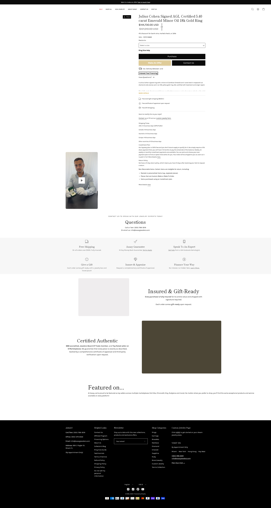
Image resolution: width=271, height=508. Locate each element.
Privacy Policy (99, 467)
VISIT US (176, 443)
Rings (154, 432)
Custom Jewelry (158, 464)
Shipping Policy (100, 464)
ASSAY (69, 428)
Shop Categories (159, 428)
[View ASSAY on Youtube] (142, 489)
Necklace (155, 443)
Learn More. (195, 268)
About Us (97, 443)
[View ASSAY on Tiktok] (133, 489)
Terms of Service (100, 457)
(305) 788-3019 (177, 456)
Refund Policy (99, 460)
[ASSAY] (15, 9)
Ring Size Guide (100, 450)
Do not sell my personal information (99, 473)
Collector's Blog (100, 446)
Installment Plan (144, 145)
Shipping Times (144, 123)
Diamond (155, 446)
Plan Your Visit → (178, 463)
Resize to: (142, 40)
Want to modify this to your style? (150, 114)
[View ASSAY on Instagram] (128, 489)
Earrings (155, 436)
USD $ (141, 484)
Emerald (155, 450)
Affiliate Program (100, 436)
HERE (178, 432)
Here (149, 185)
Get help (171, 250)
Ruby (154, 457)
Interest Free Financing (148, 73)
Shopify (143, 494)
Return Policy (143, 160)
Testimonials (99, 453)
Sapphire (155, 453)
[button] (132, 9)
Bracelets (155, 439)
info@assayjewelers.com (181, 458)
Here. (159, 157)
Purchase (172, 56)
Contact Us (188, 63)
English (127, 484)
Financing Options (101, 439)
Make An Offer (155, 63)
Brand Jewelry (157, 460)
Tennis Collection (158, 467)
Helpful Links (100, 428)
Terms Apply (147, 250)
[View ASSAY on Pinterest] (138, 489)
